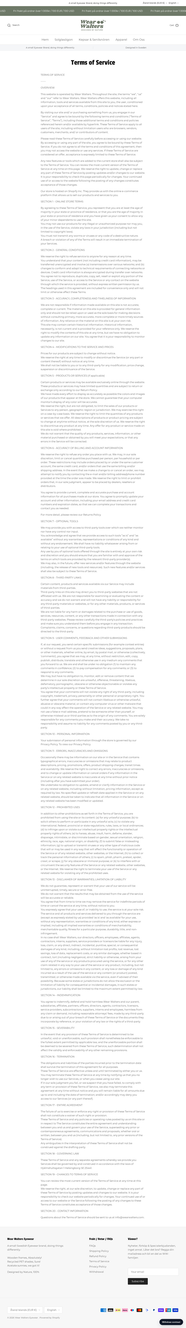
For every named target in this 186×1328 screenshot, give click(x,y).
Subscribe (93, 729)
